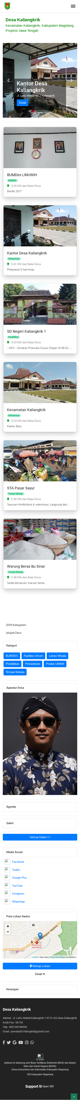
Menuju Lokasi (41, 966)
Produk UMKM (55, 663)
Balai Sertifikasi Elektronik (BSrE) (48, 1063)
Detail (22, 102)
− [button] (8, 931)
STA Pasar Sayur (21, 488)
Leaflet (35, 956)
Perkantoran (32, 663)
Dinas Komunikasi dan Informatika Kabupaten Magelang (40, 1069)
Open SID (48, 1086)
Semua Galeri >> (40, 837)
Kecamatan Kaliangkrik (26, 410)
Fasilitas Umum (33, 655)
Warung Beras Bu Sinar (26, 566)
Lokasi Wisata (57, 655)
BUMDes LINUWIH (22, 175)
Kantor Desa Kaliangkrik (27, 253)
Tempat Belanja (15, 672)
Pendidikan (12, 663)
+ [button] (8, 926)
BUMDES (12, 655)
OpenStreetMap (58, 956)
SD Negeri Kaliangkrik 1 (26, 331)
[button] (8, 80)
